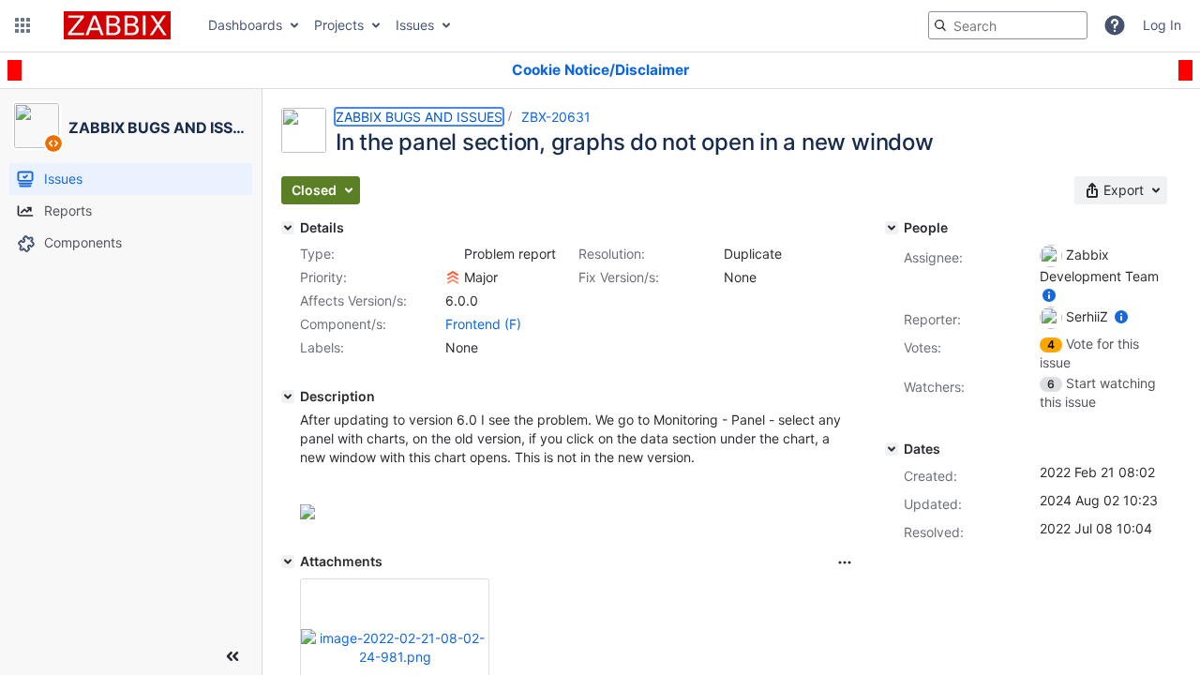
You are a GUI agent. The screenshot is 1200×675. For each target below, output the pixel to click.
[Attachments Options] (844, 562)
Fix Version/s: (618, 277)
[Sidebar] (232, 656)
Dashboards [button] (245, 25)
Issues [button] (415, 25)
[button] (22, 25)
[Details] (287, 227)
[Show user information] (1049, 295)
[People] (891, 227)
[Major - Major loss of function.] (452, 277)
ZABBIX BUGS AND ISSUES (419, 117)
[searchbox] (1008, 25)
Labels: (322, 347)
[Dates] (891, 449)
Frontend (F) (483, 324)
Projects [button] (339, 25)
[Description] (287, 396)
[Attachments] (287, 561)
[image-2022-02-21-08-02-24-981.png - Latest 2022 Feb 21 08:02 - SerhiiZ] (394, 647)
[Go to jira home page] (117, 25)
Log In (1162, 25)
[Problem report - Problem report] (452, 254)
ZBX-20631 (556, 117)
